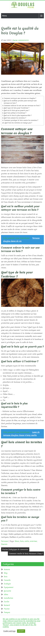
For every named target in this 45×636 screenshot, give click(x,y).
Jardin (6, 601)
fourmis (4, 544)
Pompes (7, 612)
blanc (17, 541)
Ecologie (7, 584)
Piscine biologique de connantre (15, 549)
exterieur (33, 541)
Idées (6, 594)
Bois (5, 576)
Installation (8, 598)
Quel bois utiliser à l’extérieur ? (15, 113)
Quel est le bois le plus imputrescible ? (17, 115)
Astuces (7, 569)
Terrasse (4, 541)
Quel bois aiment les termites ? (15, 118)
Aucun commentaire (21, 40)
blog (5, 573)
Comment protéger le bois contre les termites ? (21, 120)
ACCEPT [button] (21, 631)
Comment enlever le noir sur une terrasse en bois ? (22, 105)
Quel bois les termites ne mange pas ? (18, 123)
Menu (4, 15)
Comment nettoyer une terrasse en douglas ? (20, 98)
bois (22, 541)
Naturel (7, 605)
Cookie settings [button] (9, 631)
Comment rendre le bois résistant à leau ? (26, 553)
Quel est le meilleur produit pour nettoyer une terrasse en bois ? (20, 102)
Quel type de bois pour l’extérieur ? (16, 108)
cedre (26, 541)
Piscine (7, 609)
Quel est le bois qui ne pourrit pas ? (16, 110)
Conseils (7, 580)
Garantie (7, 591)
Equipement (8, 587)
